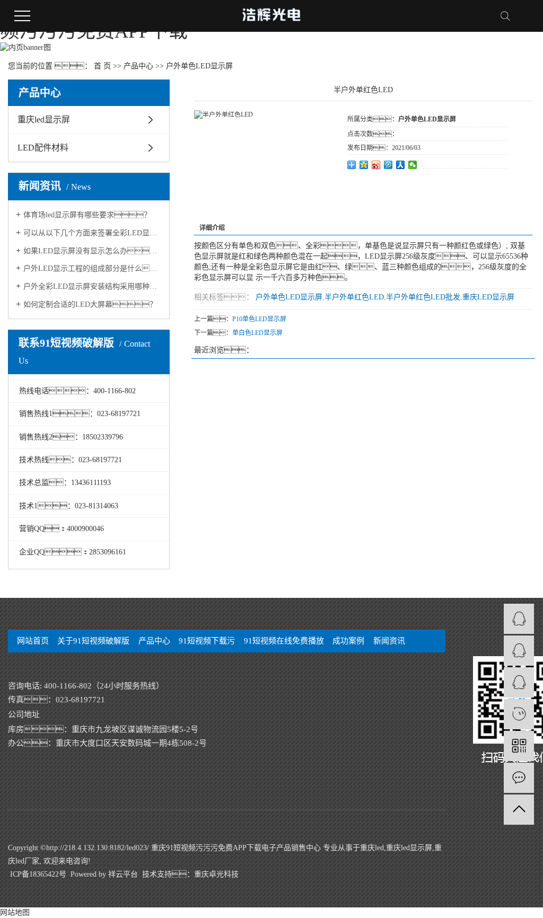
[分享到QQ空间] (364, 165)
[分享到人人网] (400, 165)
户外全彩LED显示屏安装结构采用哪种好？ (92, 286)
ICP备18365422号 (38, 874)
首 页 (102, 66)
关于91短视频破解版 (93, 641)
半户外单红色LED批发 (423, 297)
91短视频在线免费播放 (284, 641)
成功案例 (348, 641)
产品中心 (138, 66)
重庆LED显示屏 (488, 297)
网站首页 (33, 641)
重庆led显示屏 (43, 119)
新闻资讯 (389, 641)
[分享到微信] (412, 165)
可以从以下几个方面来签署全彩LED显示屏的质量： (92, 233)
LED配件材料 (42, 147)
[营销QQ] (519, 619)
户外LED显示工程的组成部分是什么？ (92, 268)
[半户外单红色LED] (223, 114)
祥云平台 (123, 874)
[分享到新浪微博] (376, 165)
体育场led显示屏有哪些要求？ (87, 215)
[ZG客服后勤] (519, 682)
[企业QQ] (519, 650)
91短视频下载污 (207, 641)
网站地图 (15, 912)
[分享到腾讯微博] (388, 165)
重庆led (372, 848)
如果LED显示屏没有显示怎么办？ (92, 251)
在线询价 (377, 182)
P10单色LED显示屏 (259, 319)
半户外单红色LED (354, 297)
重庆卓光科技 (216, 874)
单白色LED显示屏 (257, 333)
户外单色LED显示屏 (199, 66)
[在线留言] (519, 778)
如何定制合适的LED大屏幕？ (90, 304)
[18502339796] (519, 714)
